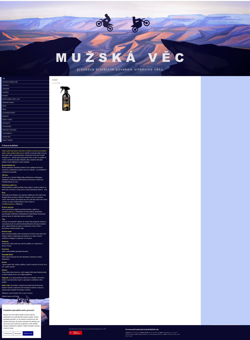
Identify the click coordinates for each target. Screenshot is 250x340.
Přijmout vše (28, 333)
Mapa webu (82, 329)
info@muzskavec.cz (8, 204)
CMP (105, 329)
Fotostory (5, 249)
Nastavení (17, 333)
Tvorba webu (89, 329)
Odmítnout (8, 333)
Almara (4, 270)
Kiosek (4, 262)
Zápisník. (5, 278)
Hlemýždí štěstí (7, 255)
